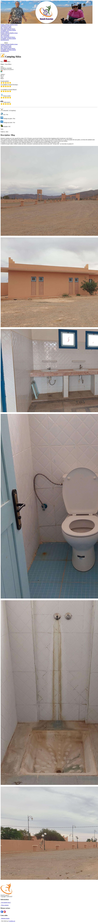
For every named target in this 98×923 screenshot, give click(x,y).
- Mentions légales (5, 918)
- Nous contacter (5, 905)
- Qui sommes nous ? (6, 902)
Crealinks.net (12, 921)
